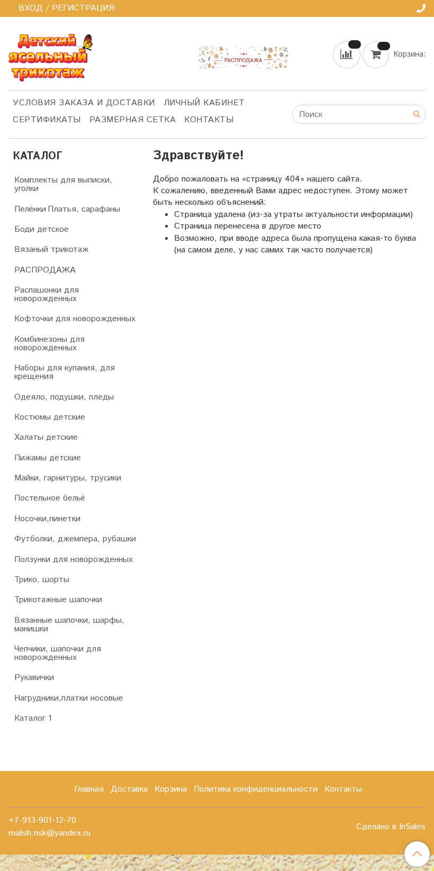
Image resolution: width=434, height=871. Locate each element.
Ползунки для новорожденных (73, 560)
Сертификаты (47, 120)
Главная (89, 789)
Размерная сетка (132, 120)
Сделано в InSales (391, 827)
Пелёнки (30, 209)
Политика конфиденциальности (256, 789)
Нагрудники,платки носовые (68, 698)
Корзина (171, 789)
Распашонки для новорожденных (46, 294)
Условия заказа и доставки (84, 103)
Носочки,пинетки (47, 519)
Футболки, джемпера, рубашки (75, 539)
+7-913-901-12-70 (42, 820)
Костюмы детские (49, 417)
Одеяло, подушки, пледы (64, 397)
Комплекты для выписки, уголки (63, 184)
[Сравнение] (348, 54)
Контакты (208, 120)
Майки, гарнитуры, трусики (67, 478)
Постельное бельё (49, 498)
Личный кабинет (204, 103)
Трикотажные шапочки (58, 600)
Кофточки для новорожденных (74, 319)
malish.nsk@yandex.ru (49, 833)
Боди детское (41, 229)
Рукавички (34, 678)
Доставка (129, 789)
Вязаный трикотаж (51, 249)
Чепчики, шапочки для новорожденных (57, 653)
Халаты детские (46, 437)
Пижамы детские (47, 458)
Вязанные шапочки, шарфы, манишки (69, 624)
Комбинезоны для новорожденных (49, 343)
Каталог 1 (33, 718)
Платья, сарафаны (84, 209)
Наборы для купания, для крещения (64, 372)
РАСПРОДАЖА (45, 270)
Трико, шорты (41, 580)
